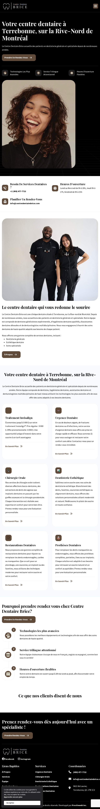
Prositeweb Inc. (79, 805)
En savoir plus (12, 446)
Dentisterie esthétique (46, 781)
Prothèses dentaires (45, 791)
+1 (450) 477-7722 (18, 191)
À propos (8, 354)
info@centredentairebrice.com (25, 203)
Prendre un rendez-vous (16, 57)
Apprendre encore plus (13, 797)
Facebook (9, 759)
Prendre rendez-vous (14, 735)
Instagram (25, 759)
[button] (95, 6)
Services (6, 776)
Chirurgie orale (42, 776)
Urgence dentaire (43, 772)
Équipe (5, 781)
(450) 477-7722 (79, 772)
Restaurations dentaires (47, 786)
